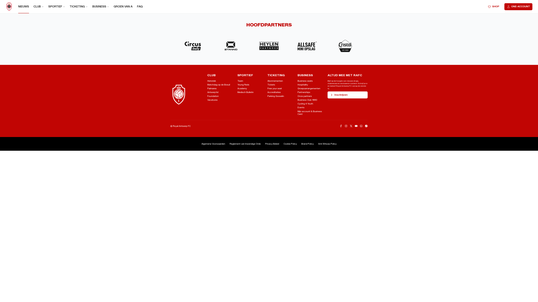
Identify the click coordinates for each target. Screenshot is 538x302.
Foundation (213, 96)
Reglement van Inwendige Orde (245, 144)
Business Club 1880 (307, 100)
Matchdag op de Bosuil (218, 85)
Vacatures (212, 100)
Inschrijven (341, 95)
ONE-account (520, 6)
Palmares (212, 88)
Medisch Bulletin (245, 92)
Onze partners (305, 96)
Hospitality (303, 85)
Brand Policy (307, 144)
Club (37, 6)
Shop (495, 6)
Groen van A (123, 6)
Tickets (271, 85)
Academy (242, 88)
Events (301, 107)
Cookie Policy (290, 144)
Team (240, 81)
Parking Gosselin (275, 96)
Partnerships (304, 92)
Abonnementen (275, 81)
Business (99, 6)
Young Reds (243, 85)
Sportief (55, 6)
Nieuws (23, 6)
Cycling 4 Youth (305, 104)
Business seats (305, 81)
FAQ (140, 6)
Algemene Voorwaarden (213, 144)
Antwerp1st (213, 92)
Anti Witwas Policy (327, 144)
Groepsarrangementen (309, 88)
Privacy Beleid (272, 144)
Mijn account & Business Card (310, 112)
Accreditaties (274, 92)
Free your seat (274, 88)
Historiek (211, 81)
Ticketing (77, 6)
